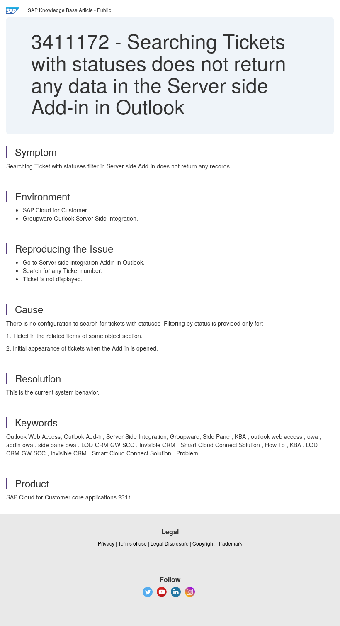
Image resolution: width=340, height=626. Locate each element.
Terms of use (132, 543)
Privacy (106, 543)
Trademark (230, 543)
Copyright (203, 543)
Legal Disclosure (170, 543)
